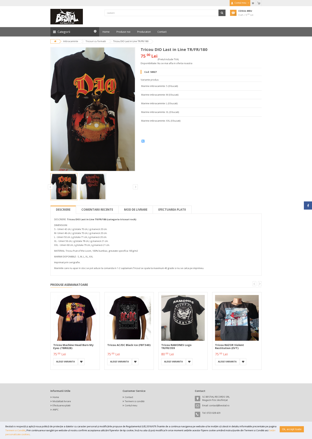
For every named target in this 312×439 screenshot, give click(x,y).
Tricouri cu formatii (96, 41)
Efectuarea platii (172, 210)
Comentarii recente (97, 210)
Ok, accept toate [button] (292, 429)
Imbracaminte (70, 41)
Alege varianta (65, 361)
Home (56, 397)
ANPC (55, 409)
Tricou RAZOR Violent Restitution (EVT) (229, 346)
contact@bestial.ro (219, 405)
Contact (129, 397)
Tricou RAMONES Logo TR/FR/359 (176, 346)
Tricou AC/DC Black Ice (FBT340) (129, 345)
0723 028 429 (213, 412)
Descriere (63, 210)
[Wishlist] (253, 3)
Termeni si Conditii (15, 430)
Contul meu (131, 405)
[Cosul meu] (259, 3)
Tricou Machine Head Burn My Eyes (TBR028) (73, 346)
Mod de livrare (135, 210)
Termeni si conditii (134, 401)
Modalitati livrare (62, 401)
